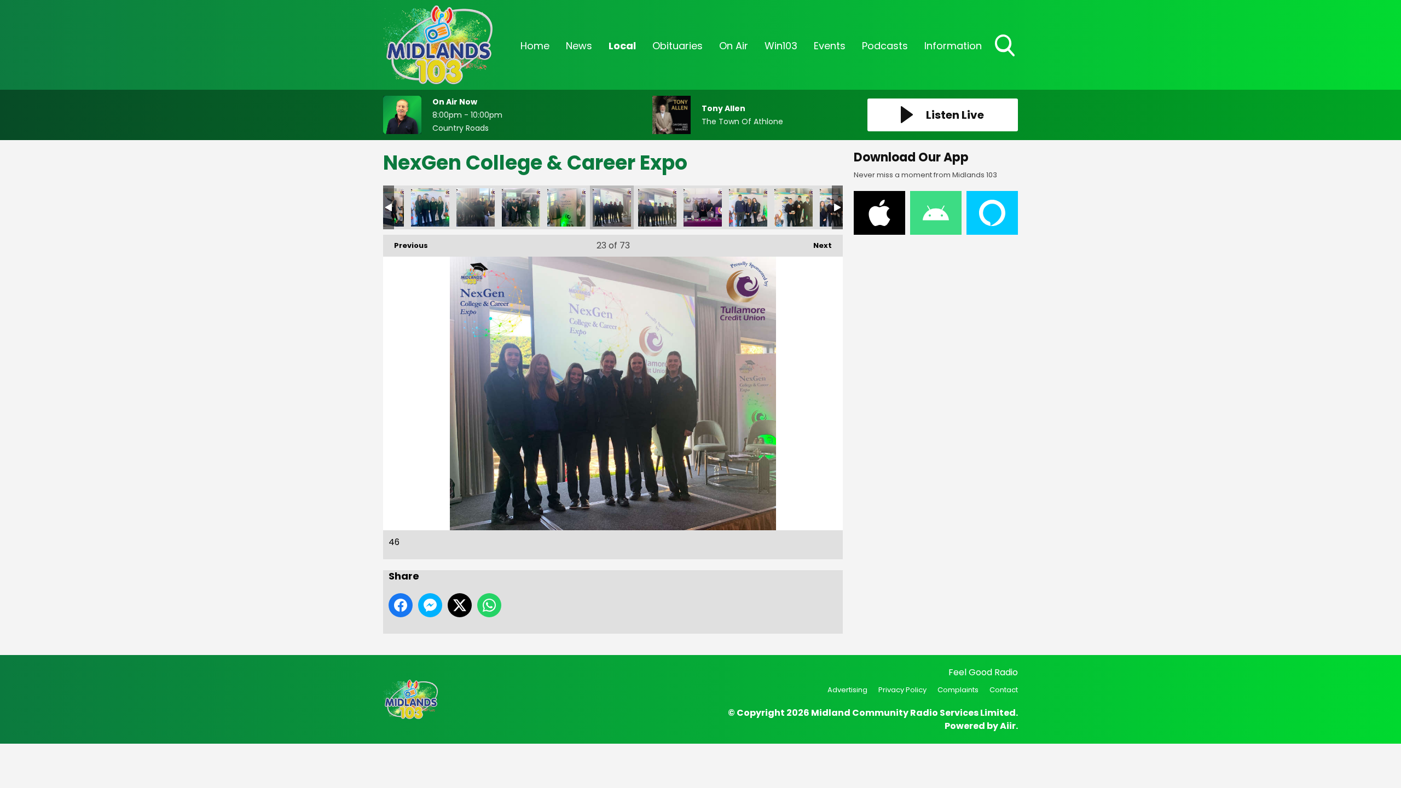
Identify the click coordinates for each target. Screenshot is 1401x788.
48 (703, 207)
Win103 (781, 46)
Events (830, 46)
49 (748, 207)
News (579, 46)
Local (622, 46)
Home (534, 46)
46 (612, 207)
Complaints (958, 690)
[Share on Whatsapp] (489, 605)
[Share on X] (460, 605)
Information (953, 46)
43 (475, 207)
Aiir (1008, 726)
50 (793, 207)
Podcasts (885, 46)
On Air (733, 46)
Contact (1003, 690)
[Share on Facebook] (401, 605)
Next (817, 245)
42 (430, 207)
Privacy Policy (902, 690)
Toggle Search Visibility (1006, 57)
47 (657, 207)
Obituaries (677, 46)
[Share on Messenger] (430, 605)
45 (566, 207)
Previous (405, 245)
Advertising (847, 690)
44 (521, 207)
